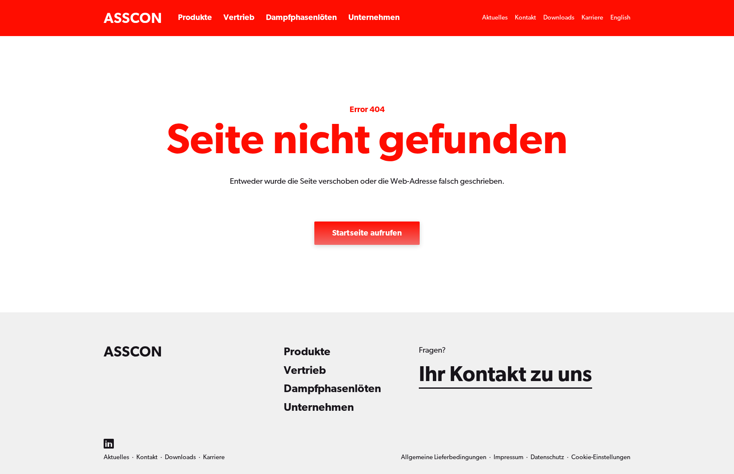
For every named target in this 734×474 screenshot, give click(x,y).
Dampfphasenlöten (301, 18)
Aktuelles (495, 17)
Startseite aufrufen (367, 233)
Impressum (508, 457)
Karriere (592, 17)
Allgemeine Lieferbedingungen (443, 457)
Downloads (558, 17)
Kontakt (525, 17)
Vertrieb (238, 18)
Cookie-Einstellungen (600, 457)
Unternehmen (374, 18)
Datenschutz (547, 457)
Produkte (195, 18)
